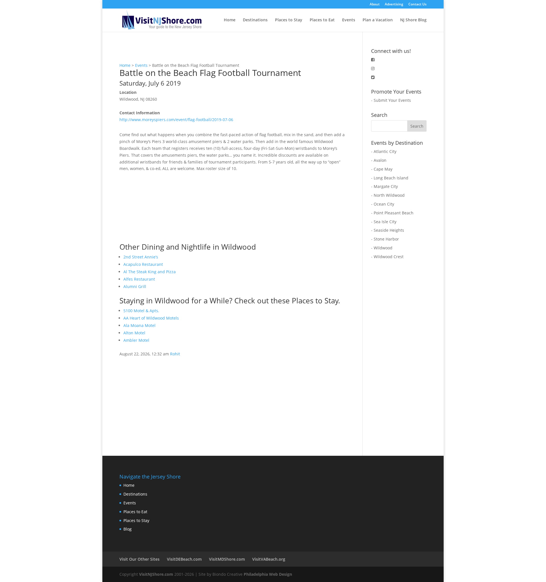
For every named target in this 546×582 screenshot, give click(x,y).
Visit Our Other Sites (139, 559)
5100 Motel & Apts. (141, 310)
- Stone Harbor (385, 239)
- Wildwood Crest (387, 256)
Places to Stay (288, 20)
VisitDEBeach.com (184, 559)
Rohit (175, 354)
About (375, 5)
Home (229, 20)
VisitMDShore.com (227, 559)
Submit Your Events (392, 100)
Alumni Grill (134, 286)
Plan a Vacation (378, 20)
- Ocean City (382, 204)
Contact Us (417, 5)
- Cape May (381, 169)
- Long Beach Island (389, 178)
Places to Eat (322, 20)
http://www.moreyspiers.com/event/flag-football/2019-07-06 (176, 119)
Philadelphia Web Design (268, 574)
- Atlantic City (383, 151)
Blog (127, 529)
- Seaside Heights (387, 230)
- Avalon (378, 160)
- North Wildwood (388, 195)
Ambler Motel (136, 340)
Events (348, 20)
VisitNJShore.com (156, 574)
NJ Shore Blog (413, 20)
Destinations (255, 20)
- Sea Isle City (383, 221)
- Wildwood (381, 247)
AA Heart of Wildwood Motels (151, 318)
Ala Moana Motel (139, 325)
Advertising (394, 5)
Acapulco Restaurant (143, 264)
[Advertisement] (162, 207)
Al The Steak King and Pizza (149, 271)
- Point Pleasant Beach (392, 213)
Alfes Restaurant (139, 279)
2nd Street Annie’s (140, 257)
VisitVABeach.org (268, 559)
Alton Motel (134, 332)
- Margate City (384, 186)
